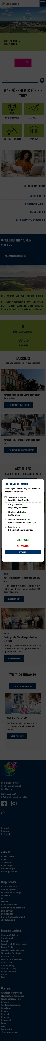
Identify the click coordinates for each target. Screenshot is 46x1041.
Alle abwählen (23, 546)
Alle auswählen (23, 539)
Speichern (23, 552)
